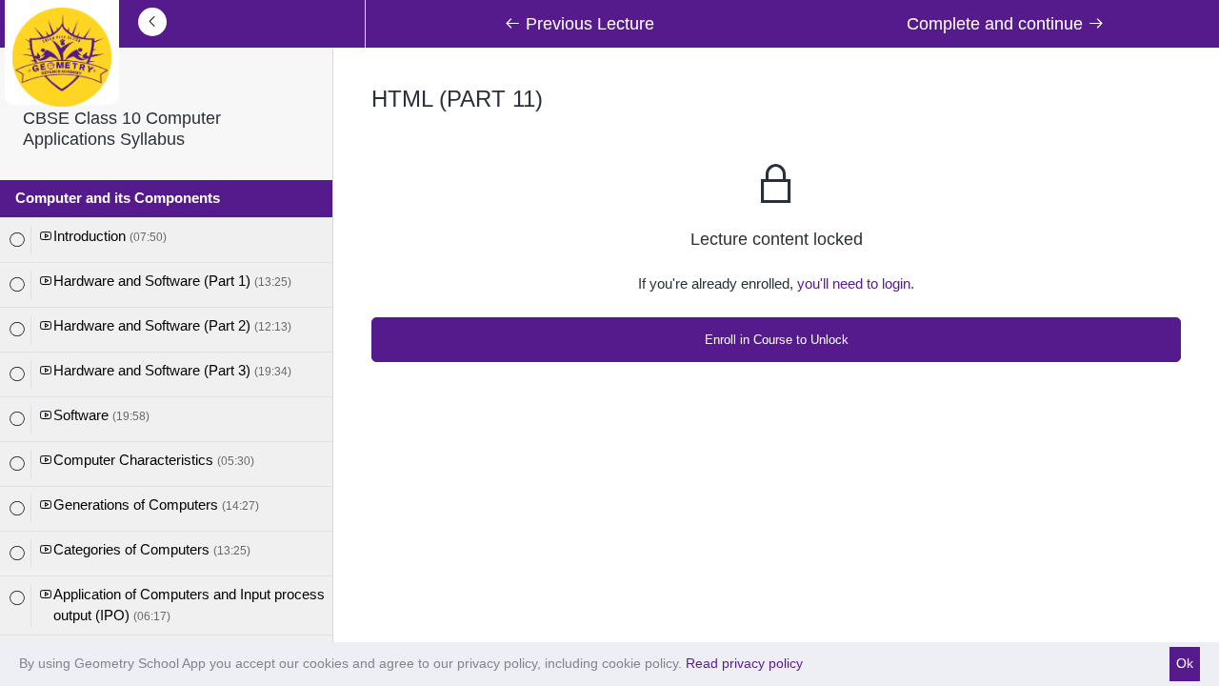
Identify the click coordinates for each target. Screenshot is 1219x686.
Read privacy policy (744, 663)
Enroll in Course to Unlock (777, 340)
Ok (1184, 663)
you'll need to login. (855, 283)
